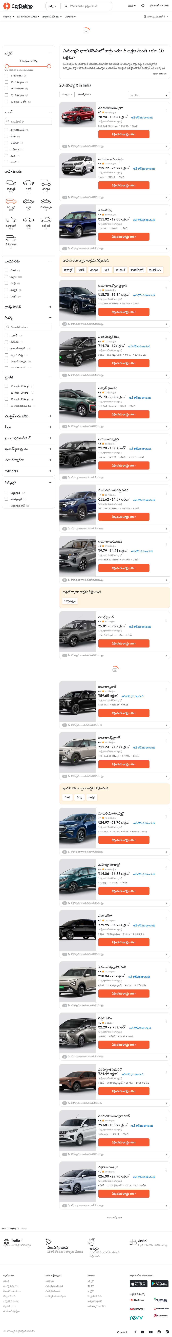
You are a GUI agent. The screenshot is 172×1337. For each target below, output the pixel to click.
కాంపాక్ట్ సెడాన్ (137, 269)
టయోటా (17, 142)
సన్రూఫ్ (17, 335)
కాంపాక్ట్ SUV (155, 269)
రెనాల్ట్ (15, 162)
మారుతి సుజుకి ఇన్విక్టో (111, 813)
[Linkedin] (167, 1332)
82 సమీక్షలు (110, 691)
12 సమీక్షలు (110, 971)
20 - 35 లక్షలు (19, 95)
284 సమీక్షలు (110, 290)
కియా (15, 136)
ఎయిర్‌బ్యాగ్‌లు (14, 460)
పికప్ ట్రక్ (46, 226)
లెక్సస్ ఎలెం (105, 1018)
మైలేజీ (9, 377)
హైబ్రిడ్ (16, 296)
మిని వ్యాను (11, 244)
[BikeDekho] (137, 1300)
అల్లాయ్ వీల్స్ (19, 355)
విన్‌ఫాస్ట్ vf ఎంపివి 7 (110, 1069)
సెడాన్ (81, 269)
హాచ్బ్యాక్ (68, 269)
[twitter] (142, 1332)
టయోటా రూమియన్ (110, 541)
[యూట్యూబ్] (151, 1332)
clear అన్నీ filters (84, 94)
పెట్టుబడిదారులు (9, 1306)
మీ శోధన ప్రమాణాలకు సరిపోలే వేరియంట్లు (84, 146)
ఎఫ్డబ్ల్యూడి (18, 492)
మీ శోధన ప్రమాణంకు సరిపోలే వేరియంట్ (83, 725)
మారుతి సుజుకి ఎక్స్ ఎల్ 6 (113, 490)
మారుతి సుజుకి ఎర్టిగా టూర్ (114, 1116)
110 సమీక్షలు (110, 392)
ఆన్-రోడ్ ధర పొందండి (142, 117)
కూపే (28, 226)
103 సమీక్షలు (110, 818)
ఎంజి (15, 155)
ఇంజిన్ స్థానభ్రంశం (16, 449)
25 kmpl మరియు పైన (23, 405)
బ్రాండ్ (9, 112)
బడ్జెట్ (8, 53)
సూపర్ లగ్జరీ (46, 207)
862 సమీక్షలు (110, 112)
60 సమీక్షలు (110, 1120)
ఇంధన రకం (12, 261)
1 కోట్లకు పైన (70, 601)
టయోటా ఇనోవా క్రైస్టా (111, 159)
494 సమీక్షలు (110, 869)
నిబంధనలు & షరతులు (12, 1291)
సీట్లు (8, 427)
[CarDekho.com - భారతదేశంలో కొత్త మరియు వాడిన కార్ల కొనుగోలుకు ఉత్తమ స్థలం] (18, 6)
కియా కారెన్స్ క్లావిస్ (109, 738)
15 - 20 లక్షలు (19, 88)
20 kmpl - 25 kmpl (22, 399)
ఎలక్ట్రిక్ (91, 797)
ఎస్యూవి (94, 269)
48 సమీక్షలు (110, 742)
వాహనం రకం (13, 171)
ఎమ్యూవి (11, 207)
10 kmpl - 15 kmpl (22, 386)
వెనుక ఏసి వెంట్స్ (21, 368)
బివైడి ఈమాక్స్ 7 (108, 1167)
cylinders (11, 471)
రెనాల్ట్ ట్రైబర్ (106, 617)
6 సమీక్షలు (109, 1023)
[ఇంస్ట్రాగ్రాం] (159, 1332)
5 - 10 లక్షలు (19, 75)
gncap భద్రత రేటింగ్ (18, 438)
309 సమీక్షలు (110, 495)
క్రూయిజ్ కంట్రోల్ (20, 348)
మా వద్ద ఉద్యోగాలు (10, 1286)
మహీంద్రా (17, 149)
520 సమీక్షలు (110, 214)
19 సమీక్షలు (110, 920)
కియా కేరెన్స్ (105, 210)
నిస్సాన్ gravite (107, 388)
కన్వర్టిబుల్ (120, 269)
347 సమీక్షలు (110, 163)
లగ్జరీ (106, 269)
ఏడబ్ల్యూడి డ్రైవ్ (20, 505)
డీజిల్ (67, 797)
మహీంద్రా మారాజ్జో (109, 864)
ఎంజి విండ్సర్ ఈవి (108, 336)
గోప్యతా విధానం (9, 1296)
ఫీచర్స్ (9, 318)
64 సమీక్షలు (110, 621)
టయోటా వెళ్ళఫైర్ (108, 439)
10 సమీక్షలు (110, 1171)
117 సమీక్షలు (110, 341)
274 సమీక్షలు (110, 546)
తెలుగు (130, 5)
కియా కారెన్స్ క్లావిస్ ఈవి (112, 967)
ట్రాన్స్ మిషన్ (13, 307)
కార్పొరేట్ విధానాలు (10, 1301)
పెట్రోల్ (16, 276)
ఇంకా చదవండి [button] (159, 73)
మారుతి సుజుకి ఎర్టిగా (110, 108)
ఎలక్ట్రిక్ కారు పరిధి (16, 416)
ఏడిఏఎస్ (17, 341)
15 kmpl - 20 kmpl (22, 392)
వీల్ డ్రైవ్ (10, 483)
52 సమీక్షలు (110, 443)
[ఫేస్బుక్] (135, 1332)
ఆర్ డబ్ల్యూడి (18, 499)
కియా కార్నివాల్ (107, 686)
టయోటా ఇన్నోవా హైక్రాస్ (112, 285)
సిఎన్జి (79, 797)
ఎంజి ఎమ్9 (105, 916)
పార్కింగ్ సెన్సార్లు (21, 361)
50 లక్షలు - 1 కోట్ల (21, 101)
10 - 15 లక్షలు (19, 82)
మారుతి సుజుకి (20, 129)
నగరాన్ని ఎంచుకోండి (156, 16)
